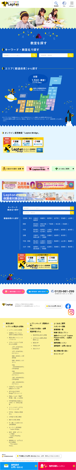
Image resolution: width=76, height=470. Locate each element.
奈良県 (63, 235)
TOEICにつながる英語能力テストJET (15, 387)
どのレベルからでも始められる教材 (16, 343)
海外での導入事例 (14, 420)
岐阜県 (70, 229)
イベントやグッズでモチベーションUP (16, 408)
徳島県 (42, 243)
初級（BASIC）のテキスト (18, 361)
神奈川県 (43, 224)
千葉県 (51, 224)
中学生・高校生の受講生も (16, 413)
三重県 (44, 237)
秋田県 (49, 218)
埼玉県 (58, 224)
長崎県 (56, 247)
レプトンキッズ (39, 324)
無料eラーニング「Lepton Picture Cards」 (63, 338)
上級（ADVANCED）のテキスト (18, 383)
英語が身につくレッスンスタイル (16, 338)
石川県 (42, 231)
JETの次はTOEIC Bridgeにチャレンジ (15, 392)
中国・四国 (26, 241)
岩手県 (56, 218)
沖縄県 (44, 248)
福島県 (35, 220)
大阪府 (35, 235)
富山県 (35, 231)
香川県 (35, 243)
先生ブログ (36, 348)
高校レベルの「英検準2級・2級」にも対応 (16, 397)
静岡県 (63, 229)
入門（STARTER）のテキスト (18, 352)
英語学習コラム (35, 331)
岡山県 (35, 241)
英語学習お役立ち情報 (40, 335)
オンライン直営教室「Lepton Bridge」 (15, 428)
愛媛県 (70, 241)
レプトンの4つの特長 (15, 330)
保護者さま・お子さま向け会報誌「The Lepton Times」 (16, 443)
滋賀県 (56, 235)
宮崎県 (63, 247)
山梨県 (49, 229)
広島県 (42, 241)
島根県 (56, 241)
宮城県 (63, 218)
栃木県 (42, 226)
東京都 (35, 224)
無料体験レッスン (60, 343)
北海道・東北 (27, 218)
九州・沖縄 (26, 247)
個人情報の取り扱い (61, 351)
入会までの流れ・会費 (38, 328)
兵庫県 (42, 235)
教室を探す (10, 323)
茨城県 (65, 224)
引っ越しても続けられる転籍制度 (16, 423)
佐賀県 (49, 247)
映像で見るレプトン (61, 332)
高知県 (49, 243)
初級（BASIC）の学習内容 (18, 357)
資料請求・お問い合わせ (62, 346)
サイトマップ (58, 354)
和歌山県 (36, 237)
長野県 (42, 229)
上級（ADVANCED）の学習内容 (18, 378)
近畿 (24, 235)
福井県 (49, 231)
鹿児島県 (36, 248)
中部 (24, 229)
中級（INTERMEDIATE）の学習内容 (18, 366)
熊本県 (70, 247)
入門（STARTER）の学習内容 (18, 348)
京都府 (49, 235)
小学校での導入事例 (15, 417)
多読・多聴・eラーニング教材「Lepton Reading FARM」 (15, 434)
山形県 (70, 218)
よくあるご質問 (59, 323)
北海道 (35, 218)
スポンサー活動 (59, 326)
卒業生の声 (36, 345)
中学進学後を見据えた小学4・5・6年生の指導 (16, 402)
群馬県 (35, 226)
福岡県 (35, 247)
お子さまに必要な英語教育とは (40, 339)
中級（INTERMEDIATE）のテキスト (18, 373)
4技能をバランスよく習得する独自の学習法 (16, 333)
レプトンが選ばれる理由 (14, 326)
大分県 (42, 247)
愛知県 (56, 229)
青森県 (42, 218)
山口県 (63, 241)
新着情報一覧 (58, 329)
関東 (24, 224)
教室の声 (35, 343)
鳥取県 (49, 241)
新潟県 (35, 229)
